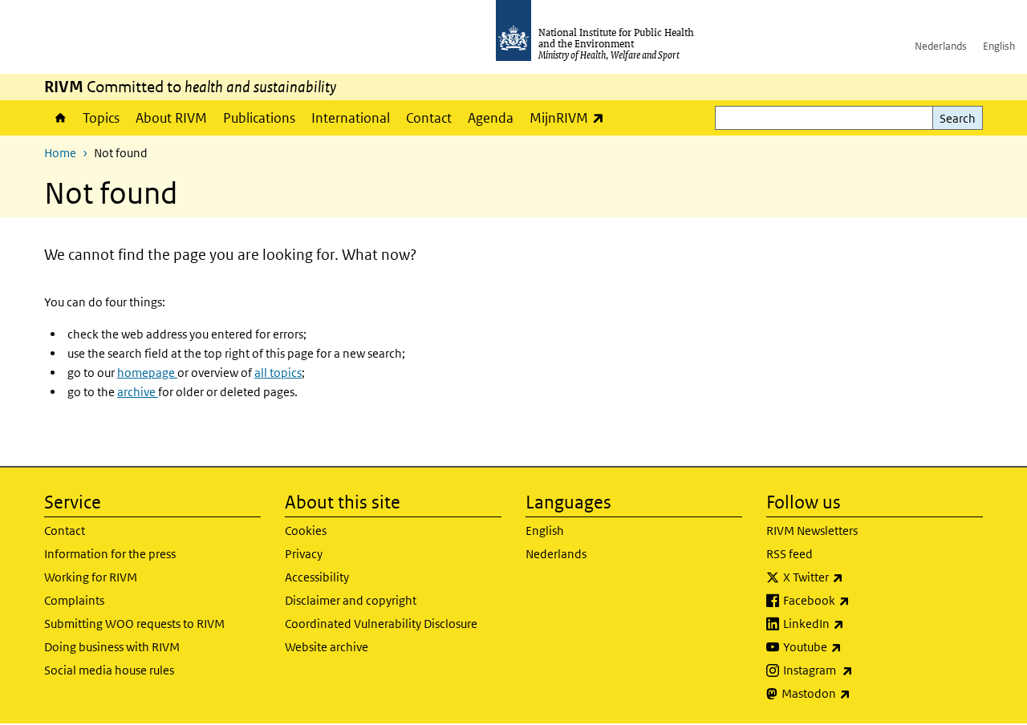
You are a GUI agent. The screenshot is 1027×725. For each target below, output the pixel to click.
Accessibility (317, 577)
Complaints (74, 600)
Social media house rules (109, 670)
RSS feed (789, 553)
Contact (429, 118)
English (999, 46)
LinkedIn (855, 623)
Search (958, 118)
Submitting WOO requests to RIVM (134, 623)
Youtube (854, 646)
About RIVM (171, 118)
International (350, 118)
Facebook (858, 600)
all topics (278, 372)
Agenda (491, 118)
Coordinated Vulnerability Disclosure (381, 623)
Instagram (860, 670)
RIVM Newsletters (812, 530)
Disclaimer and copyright (350, 600)
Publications (259, 118)
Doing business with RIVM (112, 646)
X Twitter (855, 577)
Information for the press (110, 553)
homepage (147, 372)
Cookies (306, 530)
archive (137, 391)
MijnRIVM (571, 117)
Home (59, 118)
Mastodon (858, 693)
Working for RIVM (90, 577)
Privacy (304, 553)
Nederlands (941, 46)
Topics (101, 118)
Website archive (326, 646)
